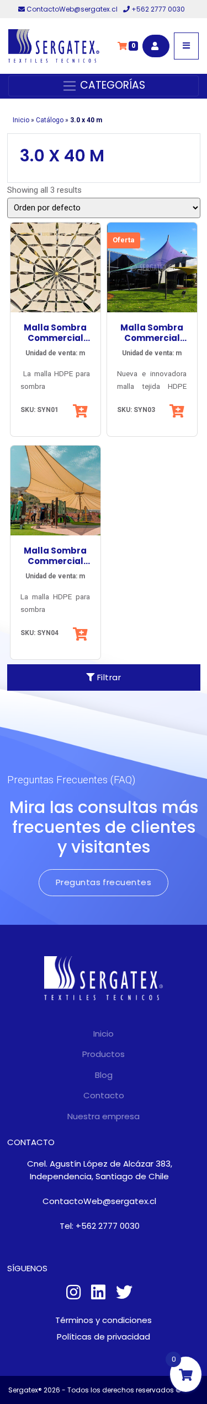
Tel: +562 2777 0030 (100, 1226)
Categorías (111, 85)
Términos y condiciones (103, 1320)
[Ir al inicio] (53, 46)
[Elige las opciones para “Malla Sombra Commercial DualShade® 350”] (178, 411)
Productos (103, 1054)
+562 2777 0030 (157, 9)
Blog (104, 1075)
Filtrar (107, 677)
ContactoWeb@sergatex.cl (72, 9)
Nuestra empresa (103, 1116)
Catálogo (49, 120)
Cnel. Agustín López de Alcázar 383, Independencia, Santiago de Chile (99, 1170)
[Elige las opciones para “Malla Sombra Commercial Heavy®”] (81, 634)
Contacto (103, 1095)
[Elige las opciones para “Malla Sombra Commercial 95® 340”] (81, 411)
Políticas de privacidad (103, 1336)
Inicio (21, 120)
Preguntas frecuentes (103, 882)
